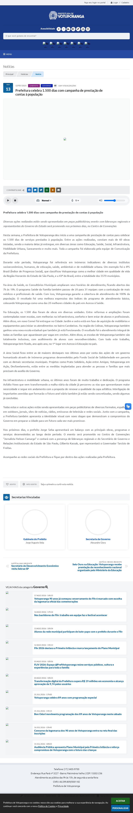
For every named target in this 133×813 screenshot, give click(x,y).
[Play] (8, 200)
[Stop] (15, 200)
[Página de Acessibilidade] (88, 29)
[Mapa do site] (83, 29)
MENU (9, 54)
